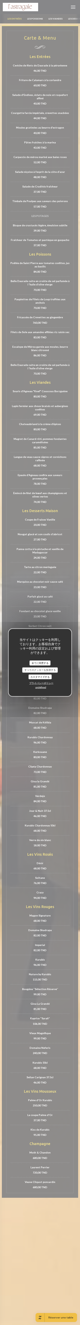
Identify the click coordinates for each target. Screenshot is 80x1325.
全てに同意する (40, 662)
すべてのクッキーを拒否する (40, 669)
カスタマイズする (40, 676)
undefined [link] (40, 687)
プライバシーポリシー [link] (41, 683)
